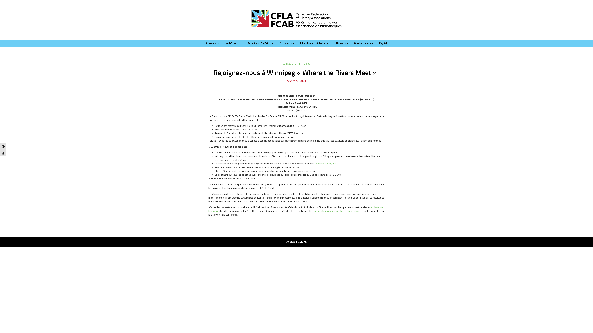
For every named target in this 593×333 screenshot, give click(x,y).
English (383, 43)
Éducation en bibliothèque (315, 43)
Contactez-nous (363, 43)
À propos (211, 43)
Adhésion (231, 43)
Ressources (287, 43)
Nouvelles (342, 43)
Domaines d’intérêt (258, 43)
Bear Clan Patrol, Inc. (325, 163)
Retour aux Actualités (298, 64)
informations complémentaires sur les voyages (338, 211)
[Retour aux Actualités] (284, 64)
